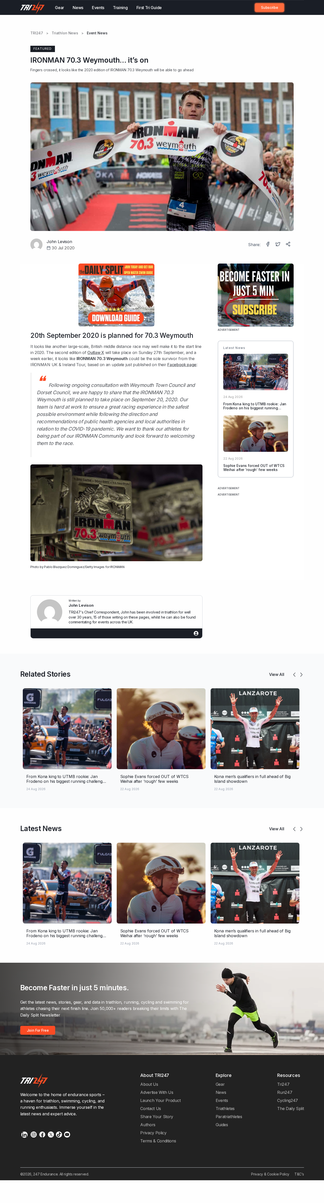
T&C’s (299, 1174)
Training (120, 7)
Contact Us (150, 1108)
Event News (97, 33)
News (78, 7)
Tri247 (283, 1084)
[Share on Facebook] (268, 245)
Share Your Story (156, 1116)
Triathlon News (65, 33)
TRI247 (36, 33)
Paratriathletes (229, 1116)
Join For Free (291, 8)
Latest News (41, 828)
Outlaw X (95, 352)
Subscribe (269, 7)
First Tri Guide (149, 7)
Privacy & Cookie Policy (270, 1174)
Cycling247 (287, 1100)
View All (276, 674)
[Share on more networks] (289, 245)
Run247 (284, 1092)
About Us (149, 1084)
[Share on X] (278, 245)
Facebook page (181, 364)
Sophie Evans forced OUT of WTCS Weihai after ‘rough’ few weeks (254, 467)
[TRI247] (32, 7)
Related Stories (45, 674)
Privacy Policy (153, 1132)
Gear (59, 7)
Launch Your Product (160, 1100)
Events (98, 7)
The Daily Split (290, 1108)
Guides (222, 1124)
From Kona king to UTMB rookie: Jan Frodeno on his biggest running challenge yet (254, 408)
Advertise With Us (156, 1092)
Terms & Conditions (158, 1140)
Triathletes (225, 1108)
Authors (147, 1124)
